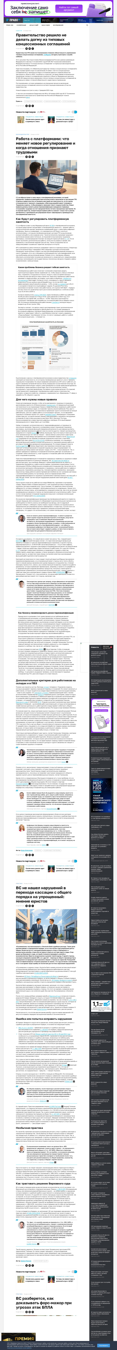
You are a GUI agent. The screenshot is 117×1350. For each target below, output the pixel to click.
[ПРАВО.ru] (13, 20)
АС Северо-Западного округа (62, 980)
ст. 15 (67, 239)
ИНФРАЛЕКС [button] (60, 572)
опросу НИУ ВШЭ (40, 295)
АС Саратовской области (60, 460)
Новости (19, 30)
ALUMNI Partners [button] (55, 1106)
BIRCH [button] (41, 649)
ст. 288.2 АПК (36, 1048)
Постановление (69, 101)
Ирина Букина (42, 1009)
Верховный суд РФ (41, 1261)
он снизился (62, 284)
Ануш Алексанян (27, 850)
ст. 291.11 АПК (61, 1189)
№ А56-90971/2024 (40, 973)
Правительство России (34, 101)
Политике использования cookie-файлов (19, 1348)
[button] (26, 48)
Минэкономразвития (53, 101)
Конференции (21, 25)
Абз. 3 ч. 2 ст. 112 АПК (26, 1028)
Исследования (58, 25)
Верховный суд (54, 996)
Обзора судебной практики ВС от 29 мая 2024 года (52, 1034)
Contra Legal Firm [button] (22, 446)
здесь (28, 97)
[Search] (87, 25)
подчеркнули (50, 405)
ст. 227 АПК (56, 1114)
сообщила (47, 55)
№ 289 (52, 225)
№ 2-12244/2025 (39, 496)
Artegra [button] (64, 1065)
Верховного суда (22, 702)
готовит (46, 687)
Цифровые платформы (52, 850)
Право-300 (9, 25)
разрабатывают (50, 414)
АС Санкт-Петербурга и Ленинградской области (41, 976)
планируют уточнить (41, 693)
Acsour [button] (34, 433)
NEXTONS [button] (19, 541)
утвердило (72, 378)
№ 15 (39, 702)
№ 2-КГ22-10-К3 (38, 440)
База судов (46, 25)
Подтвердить (103, 1345)
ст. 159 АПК (44, 1029)
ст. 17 (18, 550)
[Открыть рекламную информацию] (110, 731)
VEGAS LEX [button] (68, 1081)
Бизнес (38, 850)
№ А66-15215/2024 (33, 1213)
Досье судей (34, 25)
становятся (55, 302)
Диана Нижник (26, 1261)
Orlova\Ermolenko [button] (22, 784)
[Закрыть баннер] (34, 1334)
